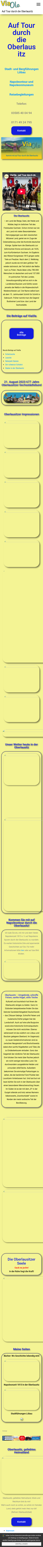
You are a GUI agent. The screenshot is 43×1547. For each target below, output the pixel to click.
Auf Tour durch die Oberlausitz (17, 11)
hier (22, 950)
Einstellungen (22, 1544)
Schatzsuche (10, 354)
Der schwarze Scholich (14, 364)
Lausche (8, 358)
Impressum (10, 1531)
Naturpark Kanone (12, 361)
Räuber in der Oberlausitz (14, 368)
